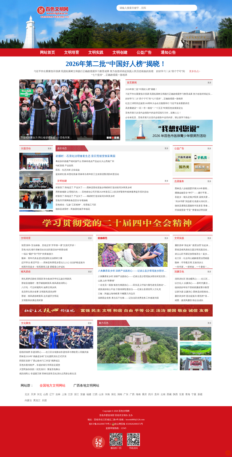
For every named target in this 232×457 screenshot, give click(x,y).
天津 (33, 394)
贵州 (156, 394)
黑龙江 (37, 400)
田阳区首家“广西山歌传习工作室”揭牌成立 (39, 361)
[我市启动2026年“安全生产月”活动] (36, 172)
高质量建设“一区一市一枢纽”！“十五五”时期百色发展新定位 (154, 108)
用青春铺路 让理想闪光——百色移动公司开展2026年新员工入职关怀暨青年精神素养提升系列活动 (102, 192)
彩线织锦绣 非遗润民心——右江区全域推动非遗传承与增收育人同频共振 (54, 352)
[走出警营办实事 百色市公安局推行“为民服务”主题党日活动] (36, 192)
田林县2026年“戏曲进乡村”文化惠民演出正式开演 (42, 356)
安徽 (82, 394)
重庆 (144, 394)
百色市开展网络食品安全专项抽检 (72, 200)
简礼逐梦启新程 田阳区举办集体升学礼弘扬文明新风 (46, 279)
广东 (126, 394)
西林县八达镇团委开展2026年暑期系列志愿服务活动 (193, 188)
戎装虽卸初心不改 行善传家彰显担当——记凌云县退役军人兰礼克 (129, 289)
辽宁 (51, 394)
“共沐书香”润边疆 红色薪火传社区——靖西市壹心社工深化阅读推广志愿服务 (193, 201)
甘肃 (181, 394)
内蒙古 (28, 400)
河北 (39, 394)
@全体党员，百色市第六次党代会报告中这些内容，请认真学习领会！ (158, 117)
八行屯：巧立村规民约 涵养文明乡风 (38, 287)
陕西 (175, 394)
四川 (150, 394)
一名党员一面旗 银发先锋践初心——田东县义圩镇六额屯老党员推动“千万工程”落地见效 (133, 285)
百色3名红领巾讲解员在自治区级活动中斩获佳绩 (44, 249)
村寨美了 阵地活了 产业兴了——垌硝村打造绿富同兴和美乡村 (85, 196)
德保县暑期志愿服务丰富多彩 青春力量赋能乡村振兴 (193, 206)
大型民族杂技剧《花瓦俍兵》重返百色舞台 (39, 369)
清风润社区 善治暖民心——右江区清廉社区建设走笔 (193, 279)
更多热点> (194, 71)
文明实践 (95, 52)
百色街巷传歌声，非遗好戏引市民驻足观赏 (39, 365)
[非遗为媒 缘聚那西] (36, 153)
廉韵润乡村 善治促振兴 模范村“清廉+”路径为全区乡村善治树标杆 (193, 296)
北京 (27, 394)
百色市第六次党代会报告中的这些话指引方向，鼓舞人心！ (153, 113)
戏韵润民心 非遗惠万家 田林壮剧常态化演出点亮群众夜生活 (47, 373)
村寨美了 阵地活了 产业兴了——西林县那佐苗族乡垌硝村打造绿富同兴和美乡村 (94, 187)
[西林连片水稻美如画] (137, 348)
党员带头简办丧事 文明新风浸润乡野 (38, 292)
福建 (88, 394)
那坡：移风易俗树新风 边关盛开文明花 (40, 296)
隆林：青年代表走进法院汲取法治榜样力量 (41, 258)
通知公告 (168, 52)
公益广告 (144, 52)
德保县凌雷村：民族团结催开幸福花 (73, 209)
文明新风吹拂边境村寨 (32, 300)
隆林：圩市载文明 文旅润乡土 (189, 262)
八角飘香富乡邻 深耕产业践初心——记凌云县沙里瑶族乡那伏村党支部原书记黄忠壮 (133, 276)
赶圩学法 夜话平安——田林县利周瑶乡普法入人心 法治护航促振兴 (53, 262)
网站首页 (47, 52)
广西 (132, 394)
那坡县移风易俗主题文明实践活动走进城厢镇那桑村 (193, 249)
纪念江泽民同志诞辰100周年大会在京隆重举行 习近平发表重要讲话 (157, 103)
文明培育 (71, 52)
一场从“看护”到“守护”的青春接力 (37, 254)
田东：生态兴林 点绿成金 (68, 170)
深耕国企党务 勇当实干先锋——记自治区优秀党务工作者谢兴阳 (128, 298)
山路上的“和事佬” (106, 281)
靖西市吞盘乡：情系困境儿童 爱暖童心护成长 (43, 267)
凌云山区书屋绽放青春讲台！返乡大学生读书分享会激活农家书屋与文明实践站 (193, 254)
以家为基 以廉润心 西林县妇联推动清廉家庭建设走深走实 (193, 292)
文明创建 (120, 52)
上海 (64, 394)
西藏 (169, 394)
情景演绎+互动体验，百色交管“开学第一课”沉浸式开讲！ (48, 245)
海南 (138, 394)
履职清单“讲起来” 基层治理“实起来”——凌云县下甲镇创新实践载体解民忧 (193, 245)
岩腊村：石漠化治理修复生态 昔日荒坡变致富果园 (85, 155)
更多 (209, 83)
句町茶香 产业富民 (64, 165)
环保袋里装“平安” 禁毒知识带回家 (191, 210)
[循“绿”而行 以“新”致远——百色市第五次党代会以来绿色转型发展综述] (69, 109)
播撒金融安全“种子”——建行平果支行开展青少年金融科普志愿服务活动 (193, 193)
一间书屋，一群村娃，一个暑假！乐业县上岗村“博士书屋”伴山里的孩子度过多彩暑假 (193, 267)
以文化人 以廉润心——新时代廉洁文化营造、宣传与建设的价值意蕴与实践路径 (193, 283)
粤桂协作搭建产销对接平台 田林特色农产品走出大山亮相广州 (85, 161)
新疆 (200, 394)
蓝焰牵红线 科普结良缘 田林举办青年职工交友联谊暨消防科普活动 (87, 174)
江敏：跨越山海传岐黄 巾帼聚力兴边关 (116, 293)
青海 (187, 394)
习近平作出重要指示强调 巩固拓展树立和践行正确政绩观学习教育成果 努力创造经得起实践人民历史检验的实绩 (93, 71)
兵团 (44, 400)
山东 (101, 394)
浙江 (76, 394)
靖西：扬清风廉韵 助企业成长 (189, 300)
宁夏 (193, 394)
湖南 (119, 394)
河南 (107, 394)
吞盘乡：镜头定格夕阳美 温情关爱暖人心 (193, 197)
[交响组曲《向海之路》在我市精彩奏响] (56, 337)
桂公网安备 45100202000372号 (129, 424)
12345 (123, 428)
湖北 (113, 394)
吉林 (58, 394)
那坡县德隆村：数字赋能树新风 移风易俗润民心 (44, 283)
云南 (163, 394)
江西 (95, 394)
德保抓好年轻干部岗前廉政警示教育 (192, 287)
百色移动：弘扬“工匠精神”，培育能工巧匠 (76, 205)
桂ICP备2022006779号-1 (100, 424)
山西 (45, 394)
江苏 (70, 394)
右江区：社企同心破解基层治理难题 (192, 258)
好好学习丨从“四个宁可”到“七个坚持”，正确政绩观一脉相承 (154, 98)
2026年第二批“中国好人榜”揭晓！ (116, 63)
